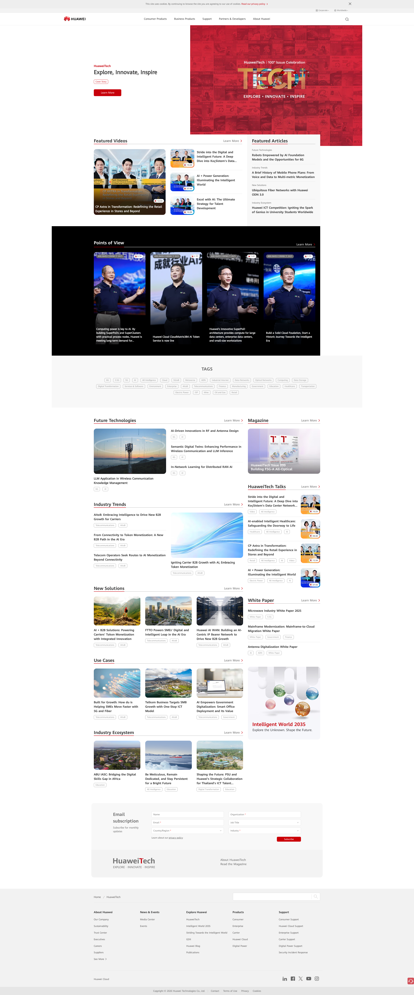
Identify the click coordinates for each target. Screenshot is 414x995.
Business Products (184, 18)
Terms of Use (230, 990)
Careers (98, 946)
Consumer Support (289, 919)
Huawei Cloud (240, 939)
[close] (350, 3)
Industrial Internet (220, 380)
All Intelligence (149, 380)
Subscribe (289, 839)
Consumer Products (155, 18)
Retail (234, 392)
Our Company (101, 919)
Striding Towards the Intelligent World (206, 932)
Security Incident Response (293, 952)
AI (135, 380)
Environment (155, 386)
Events (143, 926)
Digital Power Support (290, 946)
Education (273, 386)
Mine (206, 392)
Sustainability (101, 926)
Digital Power (240, 946)
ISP (196, 392)
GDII (188, 939)
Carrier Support (287, 939)
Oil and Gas (220, 392)
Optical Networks (263, 380)
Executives (99, 939)
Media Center (147, 919)
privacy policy (176, 837)
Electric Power (182, 392)
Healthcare (290, 386)
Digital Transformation (108, 386)
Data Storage (300, 380)
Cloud (164, 380)
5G (126, 380)
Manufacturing (239, 386)
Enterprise (172, 386)
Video (252, 511)
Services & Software (134, 386)
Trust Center (100, 932)
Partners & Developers (232, 18)
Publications (192, 952)
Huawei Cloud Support (291, 926)
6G (107, 380)
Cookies (257, 990)
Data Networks (242, 380)
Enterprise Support (289, 932)
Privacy (245, 990)
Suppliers (99, 952)
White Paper (255, 617)
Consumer (238, 919)
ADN (203, 380)
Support (207, 18)
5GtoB (176, 380)
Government (257, 386)
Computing (283, 380)
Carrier (236, 932)
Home (97, 897)
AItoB (185, 386)
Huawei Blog (193, 946)
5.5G (117, 380)
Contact (215, 990)
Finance (222, 386)
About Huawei (261, 18)
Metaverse (190, 380)
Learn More (107, 92)
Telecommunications (203, 386)
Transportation (308, 386)
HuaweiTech (193, 919)
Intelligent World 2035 (198, 926)
